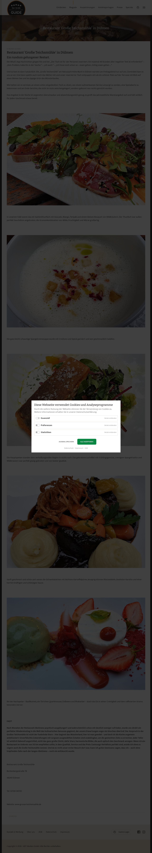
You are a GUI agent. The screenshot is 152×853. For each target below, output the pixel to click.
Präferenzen (46, 425)
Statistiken (46, 432)
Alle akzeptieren (86, 441)
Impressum (79, 448)
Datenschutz (69, 448)
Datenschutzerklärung (86, 412)
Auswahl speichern (66, 441)
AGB (86, 448)
